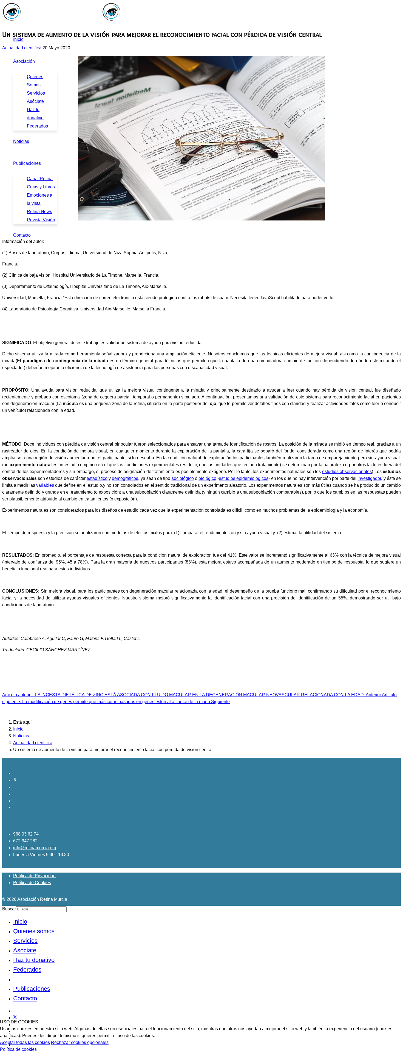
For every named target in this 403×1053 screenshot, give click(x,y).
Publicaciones (27, 163)
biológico (207, 478)
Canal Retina (40, 178)
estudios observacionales (347, 471)
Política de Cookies (32, 882)
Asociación (24, 61)
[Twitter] (15, 780)
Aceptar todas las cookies (25, 1042)
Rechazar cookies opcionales (80, 1042)
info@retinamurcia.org (34, 847)
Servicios (36, 93)
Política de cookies (18, 1049)
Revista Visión (41, 219)
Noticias (21, 141)
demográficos (125, 478)
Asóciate (35, 101)
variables (45, 485)
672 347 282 (25, 841)
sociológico (183, 478)
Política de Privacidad (34, 875)
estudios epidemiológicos (243, 478)
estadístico (97, 478)
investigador (369, 478)
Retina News (39, 211)
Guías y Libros (41, 187)
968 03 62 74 (26, 834)
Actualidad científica (21, 48)
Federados (37, 126)
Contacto (22, 235)
